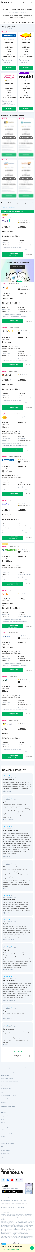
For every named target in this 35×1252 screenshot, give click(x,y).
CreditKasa (3, 1112)
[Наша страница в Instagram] (21, 1180)
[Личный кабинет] (23, 2)
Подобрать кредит (17, 267)
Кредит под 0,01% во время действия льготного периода (15, 1099)
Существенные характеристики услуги (7, 59)
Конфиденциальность (8, 1207)
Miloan (2, 1119)
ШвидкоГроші (4, 1116)
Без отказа (23, 22)
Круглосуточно (13, 22)
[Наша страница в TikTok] (17, 1180)
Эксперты (15, 1200)
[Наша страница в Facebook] (8, 1180)
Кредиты (11, 1068)
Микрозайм (4, 1102)
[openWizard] (32, 1248)
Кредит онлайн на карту (7, 1078)
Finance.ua (5, 1068)
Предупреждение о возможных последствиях (8, 63)
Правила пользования (19, 1204)
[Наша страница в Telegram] (3, 1180)
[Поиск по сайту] (27, 2)
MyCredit (3, 1123)
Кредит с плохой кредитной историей (10, 1092)
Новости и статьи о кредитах (8, 1140)
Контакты (3, 1136)
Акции (2, 1157)
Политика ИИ (5, 1200)
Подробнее (29, 254)
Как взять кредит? (5, 1150)
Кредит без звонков (6, 1088)
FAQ (2, 1146)
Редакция (10, 1197)
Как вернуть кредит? (6, 1153)
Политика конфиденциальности (9, 1133)
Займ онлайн (4, 1085)
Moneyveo (3, 1109)
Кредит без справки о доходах (8, 1095)
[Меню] (32, 2)
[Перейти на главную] (6, 2)
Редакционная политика (24, 1197)
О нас (2, 1129)
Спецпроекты (5, 1204)
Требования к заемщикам (7, 1143)
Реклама (23, 1200)
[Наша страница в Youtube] (12, 1180)
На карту (4, 22)
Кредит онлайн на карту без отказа (9, 1081)
